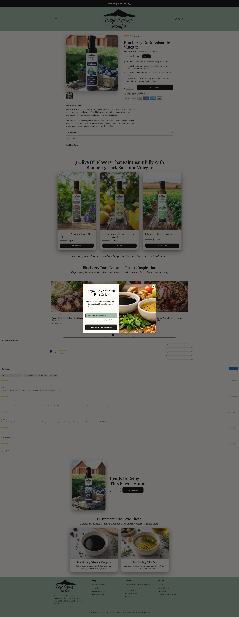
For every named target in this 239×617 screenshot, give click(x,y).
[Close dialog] (153, 286)
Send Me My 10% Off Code (101, 327)
